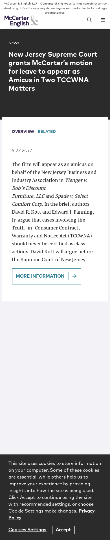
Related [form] (47, 132)
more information (40, 276)
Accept (63, 530)
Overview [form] (23, 132)
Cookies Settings (27, 530)
